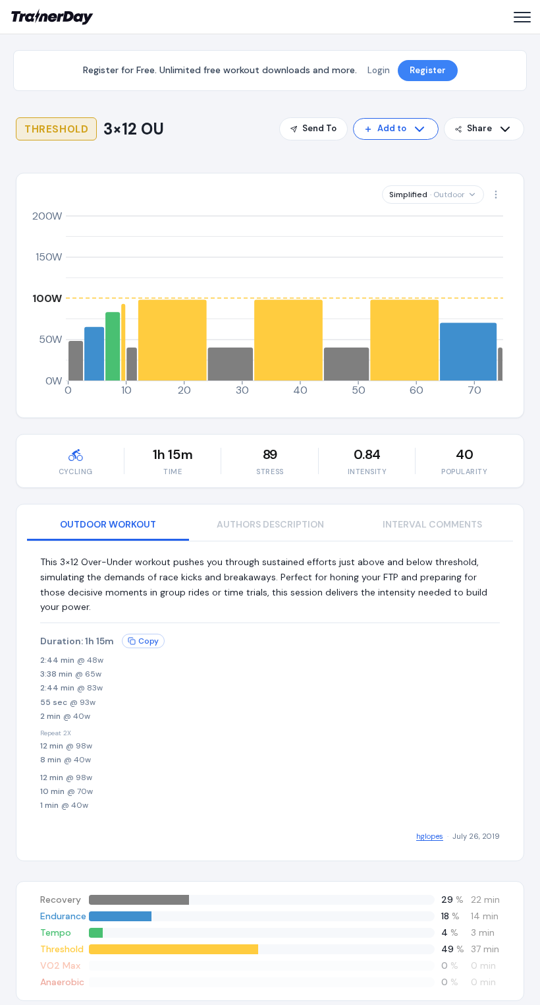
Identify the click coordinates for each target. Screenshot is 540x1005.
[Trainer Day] (52, 17)
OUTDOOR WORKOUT (108, 524)
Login (378, 70)
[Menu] (521, 17)
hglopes (429, 836)
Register (428, 70)
